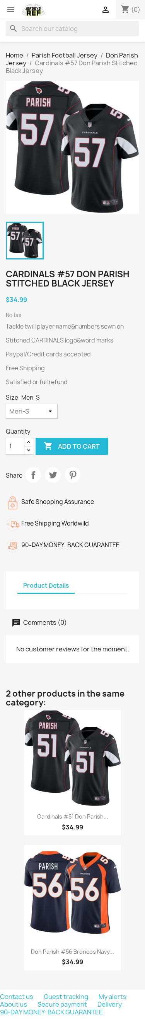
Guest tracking (66, 996)
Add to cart (72, 446)
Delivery (109, 1004)
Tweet (53, 475)
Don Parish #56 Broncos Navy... (72, 951)
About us (14, 1004)
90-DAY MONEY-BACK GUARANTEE (51, 1012)
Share (33, 475)
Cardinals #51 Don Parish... (72, 816)
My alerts (112, 996)
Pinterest (72, 475)
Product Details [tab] (46, 586)
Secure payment (63, 1004)
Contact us (17, 996)
